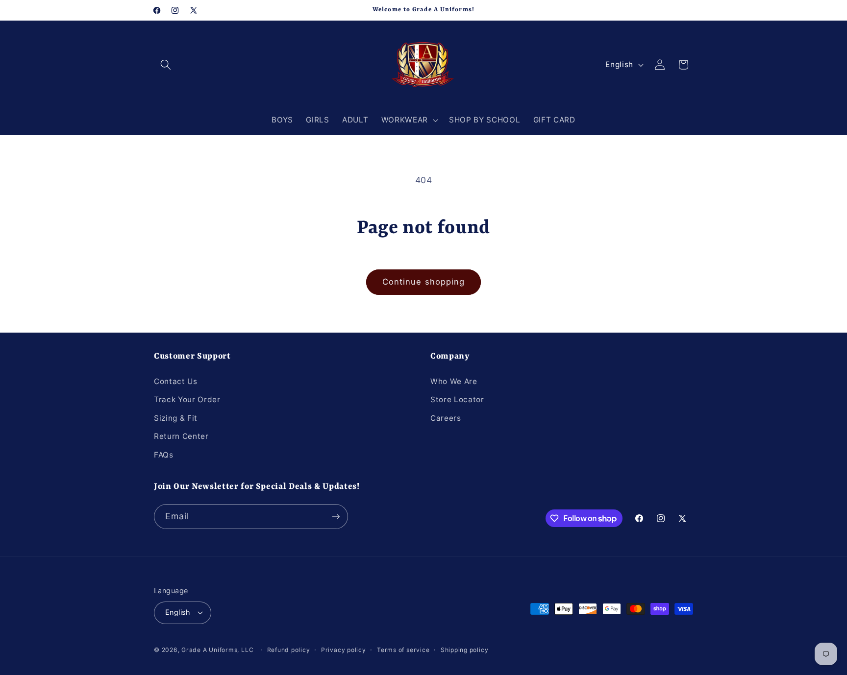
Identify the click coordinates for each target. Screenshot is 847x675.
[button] (165, 64)
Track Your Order (187, 399)
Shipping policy (465, 649)
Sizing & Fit (176, 418)
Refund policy (288, 649)
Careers (445, 418)
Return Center (181, 436)
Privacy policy (343, 649)
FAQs (164, 454)
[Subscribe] (336, 517)
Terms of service (403, 649)
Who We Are (453, 381)
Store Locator (457, 399)
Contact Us (176, 381)
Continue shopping (423, 282)
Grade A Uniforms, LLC (217, 649)
